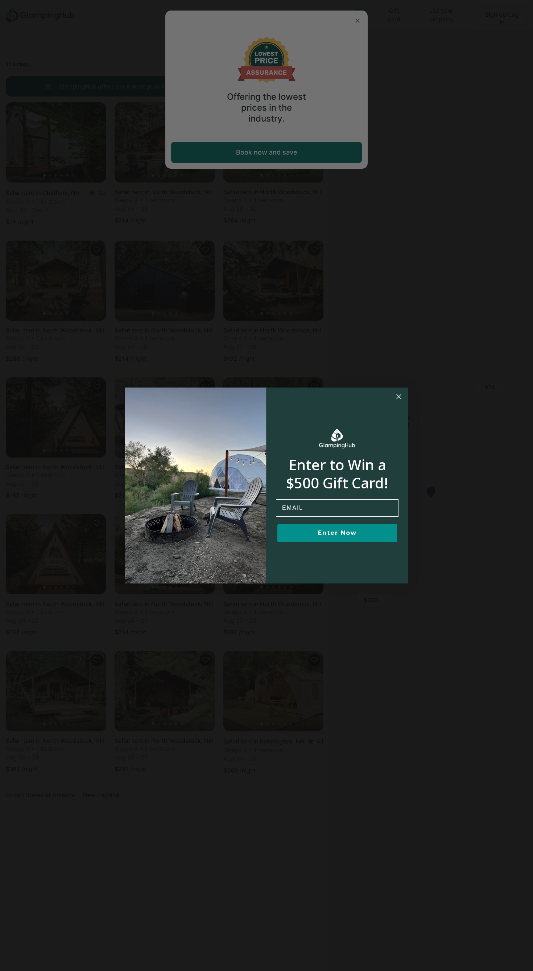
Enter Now (337, 532)
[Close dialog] (398, 396)
